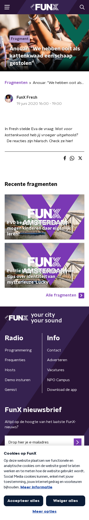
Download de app (62, 390)
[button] (7, 7)
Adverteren (57, 360)
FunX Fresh (27, 97)
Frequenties (15, 360)
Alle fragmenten (61, 295)
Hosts (10, 370)
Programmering (18, 350)
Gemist (11, 390)
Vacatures (55, 370)
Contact (54, 350)
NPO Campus (58, 380)
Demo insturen (17, 380)
